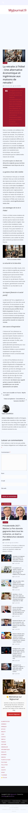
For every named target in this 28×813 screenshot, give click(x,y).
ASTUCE (3, 729)
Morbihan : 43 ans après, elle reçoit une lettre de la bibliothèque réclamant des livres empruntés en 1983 (19, 597)
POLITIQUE (5, 522)
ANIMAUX (3, 724)
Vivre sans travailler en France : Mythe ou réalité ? (14, 394)
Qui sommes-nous (6, 801)
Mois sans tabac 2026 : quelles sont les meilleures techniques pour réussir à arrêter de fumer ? (18, 584)
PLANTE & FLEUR (5, 759)
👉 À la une (4, 777)
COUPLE (3, 736)
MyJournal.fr (17, 10)
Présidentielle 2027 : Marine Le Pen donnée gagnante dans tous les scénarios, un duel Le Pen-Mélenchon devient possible (13, 532)
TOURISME (4, 775)
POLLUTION (4, 764)
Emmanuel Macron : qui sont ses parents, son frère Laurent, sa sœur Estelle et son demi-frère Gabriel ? (19, 624)
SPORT (3, 772)
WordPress (11, 796)
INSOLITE (3, 752)
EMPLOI (3, 739)
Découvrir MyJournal (14, 714)
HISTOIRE (3, 744)
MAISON (3, 757)
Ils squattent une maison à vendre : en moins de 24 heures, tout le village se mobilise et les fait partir (19, 571)
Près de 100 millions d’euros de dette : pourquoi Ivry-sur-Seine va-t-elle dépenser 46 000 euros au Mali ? (19, 611)
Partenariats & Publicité (13, 802)
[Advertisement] (14, 29)
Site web (3, 488)
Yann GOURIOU (17, 86)
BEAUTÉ (3, 731)
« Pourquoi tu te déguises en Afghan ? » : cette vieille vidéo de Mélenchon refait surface (19, 668)
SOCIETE (5, 62)
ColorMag (3, 796)
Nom (2, 473)
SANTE (3, 767)
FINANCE (3, 742)
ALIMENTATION (5, 721)
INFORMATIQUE (5, 749)
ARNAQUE (3, 726)
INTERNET (4, 754)
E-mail (3, 481)
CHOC (2, 734)
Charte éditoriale (16, 801)
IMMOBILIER (4, 747)
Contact (23, 802)
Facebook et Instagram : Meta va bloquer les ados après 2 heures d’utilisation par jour (19, 559)
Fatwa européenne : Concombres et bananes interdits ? (14, 400)
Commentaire (5, 452)
